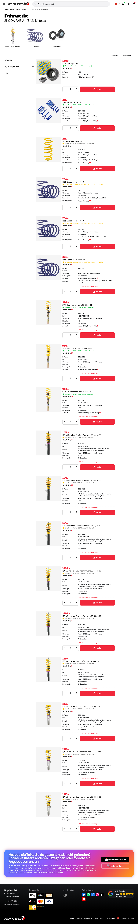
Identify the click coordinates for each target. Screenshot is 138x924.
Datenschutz (110, 918)
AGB (102, 918)
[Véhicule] (123, 4)
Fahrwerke (44, 10)
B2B (96, 918)
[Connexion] (128, 4)
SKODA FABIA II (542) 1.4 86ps (27, 10)
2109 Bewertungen (121, 896)
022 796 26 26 (12, 901)
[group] (12, 39)
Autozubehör (9, 10)
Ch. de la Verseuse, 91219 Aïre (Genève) (12, 893)
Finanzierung (88, 918)
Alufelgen (72, 918)
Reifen (79, 918)
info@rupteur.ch (13, 904)
